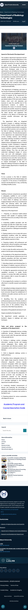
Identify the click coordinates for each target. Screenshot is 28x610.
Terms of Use (14, 585)
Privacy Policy (4, 585)
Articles (4, 441)
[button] (14, 0)
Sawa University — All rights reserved (10, 581)
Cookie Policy (4, 590)
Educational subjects (7, 449)
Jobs (1, 543)
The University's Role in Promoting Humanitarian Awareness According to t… (16, 471)
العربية (23, 21)
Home (1, 12)
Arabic (24, 4)
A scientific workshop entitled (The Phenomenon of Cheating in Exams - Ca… (16, 459)
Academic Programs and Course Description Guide (14, 549)
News (3, 443)
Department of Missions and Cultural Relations (13, 531)
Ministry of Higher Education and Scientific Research (12, 525)
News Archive (8, 596)
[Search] (24, 430)
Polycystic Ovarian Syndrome (15, 475)
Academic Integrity (16, 590)
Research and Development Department (12, 534)
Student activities (6, 447)
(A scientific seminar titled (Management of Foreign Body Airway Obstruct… (15, 465)
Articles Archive (14, 601)
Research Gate (6, 445)
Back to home (7, 418)
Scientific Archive (19, 596)
